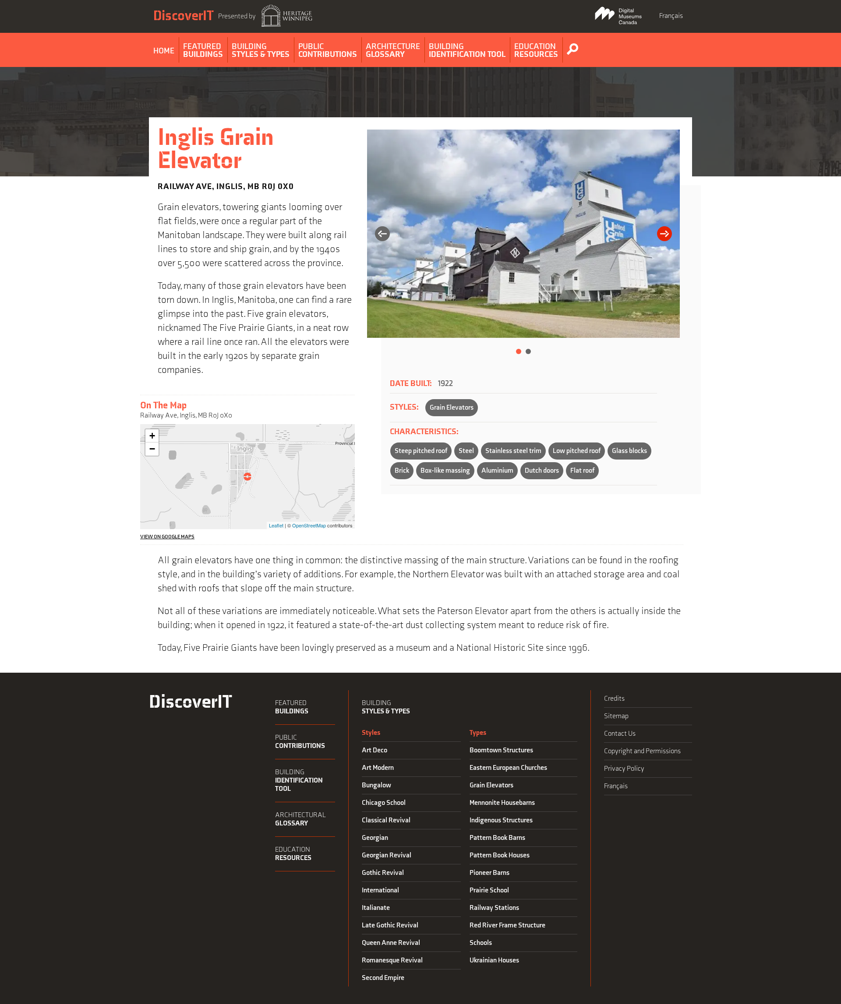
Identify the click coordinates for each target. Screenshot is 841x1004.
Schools (481, 943)
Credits (614, 699)
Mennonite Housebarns (502, 803)
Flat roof (582, 471)
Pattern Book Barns (497, 838)
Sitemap (616, 716)
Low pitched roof (577, 451)
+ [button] (152, 435)
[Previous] (382, 235)
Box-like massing (445, 471)
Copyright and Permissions (642, 751)
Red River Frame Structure (507, 925)
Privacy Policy (624, 769)
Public (300, 742)
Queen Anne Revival (391, 943)
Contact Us (620, 734)
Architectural (300, 819)
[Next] (664, 235)
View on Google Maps (167, 537)
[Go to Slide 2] (528, 351)
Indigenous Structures (501, 820)
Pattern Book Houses (500, 855)
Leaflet (276, 525)
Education (293, 854)
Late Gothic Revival (390, 925)
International (380, 890)
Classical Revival (386, 820)
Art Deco (374, 750)
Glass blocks (629, 451)
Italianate (376, 908)
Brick (402, 471)
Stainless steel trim (513, 451)
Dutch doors (542, 471)
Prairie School (489, 890)
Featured (291, 707)
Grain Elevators (452, 408)
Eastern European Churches (508, 768)
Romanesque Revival (392, 960)
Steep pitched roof (421, 451)
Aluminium (497, 471)
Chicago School (384, 803)
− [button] (152, 448)
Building (299, 780)
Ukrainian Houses (494, 960)
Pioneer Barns (489, 873)
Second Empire (383, 978)
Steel (466, 451)
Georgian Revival (386, 855)
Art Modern (378, 768)
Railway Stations (494, 908)
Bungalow (376, 785)
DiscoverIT (183, 16)
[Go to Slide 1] (518, 351)
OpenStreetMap (309, 525)
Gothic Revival (383, 873)
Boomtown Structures (501, 750)
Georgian (375, 838)
